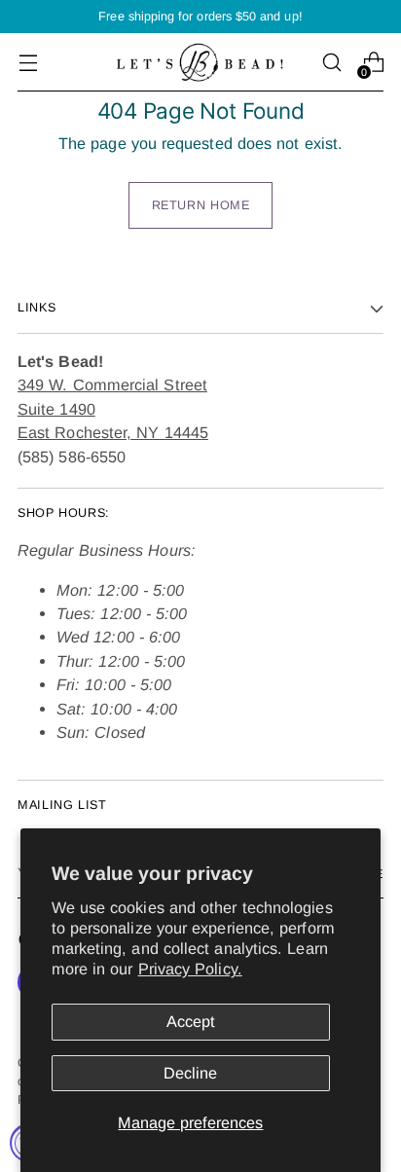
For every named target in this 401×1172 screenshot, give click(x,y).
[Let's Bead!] (200, 62)
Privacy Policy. (190, 968)
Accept (190, 1021)
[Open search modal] (331, 63)
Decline (190, 1072)
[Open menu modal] (28, 63)
